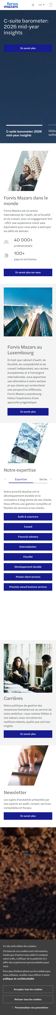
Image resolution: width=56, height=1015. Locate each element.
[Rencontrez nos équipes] (28, 877)
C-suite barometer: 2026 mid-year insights (26, 26)
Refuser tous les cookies (28, 999)
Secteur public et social (28, 616)
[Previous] (5, 479)
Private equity (28, 573)
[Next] (50, 479)
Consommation (28, 583)
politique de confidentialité (18, 978)
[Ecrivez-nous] (28, 916)
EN (40, 5)
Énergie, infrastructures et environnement (28, 605)
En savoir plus (28, 48)
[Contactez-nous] (28, 857)
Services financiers (28, 553)
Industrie (28, 593)
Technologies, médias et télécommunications (28, 627)
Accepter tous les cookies (28, 989)
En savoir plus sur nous (28, 272)
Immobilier (28, 563)
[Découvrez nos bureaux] (28, 897)
